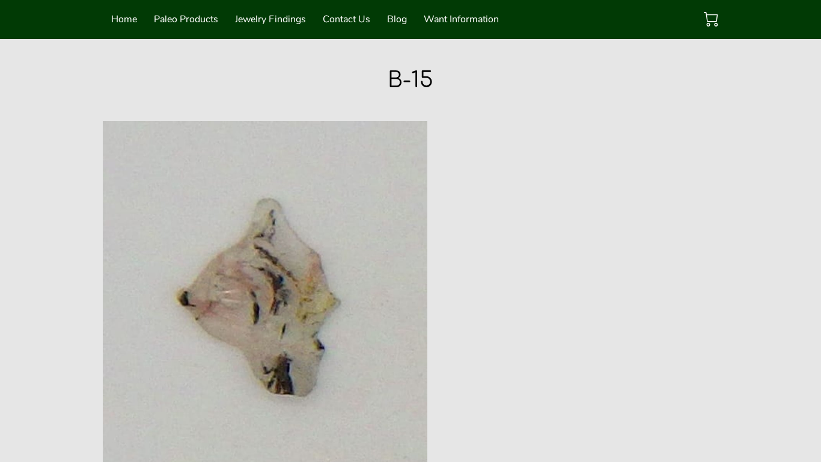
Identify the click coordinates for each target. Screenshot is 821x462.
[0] (711, 19)
